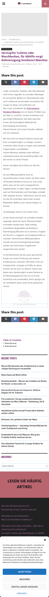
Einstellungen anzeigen (24, 587)
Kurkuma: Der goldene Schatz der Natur (19, 419)
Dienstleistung (6, 49)
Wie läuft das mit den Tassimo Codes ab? (19, 510)
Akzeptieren (24, 572)
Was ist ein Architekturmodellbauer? (16, 520)
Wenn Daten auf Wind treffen (14, 375)
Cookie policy (22, 593)
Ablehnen (24, 579)
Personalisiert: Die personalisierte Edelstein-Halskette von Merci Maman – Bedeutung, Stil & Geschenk (22, 401)
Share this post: (11, 343)
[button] (45, 539)
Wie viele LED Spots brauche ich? (15, 506)
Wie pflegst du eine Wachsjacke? (15, 516)
